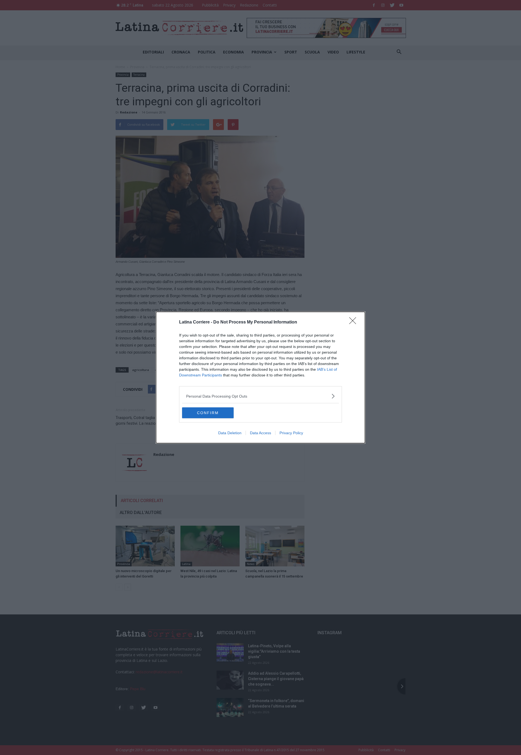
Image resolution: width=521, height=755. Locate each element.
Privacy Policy (291, 433)
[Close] (354, 322)
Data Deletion (230, 433)
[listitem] (260, 396)
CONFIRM (208, 413)
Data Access (260, 433)
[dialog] (260, 377)
